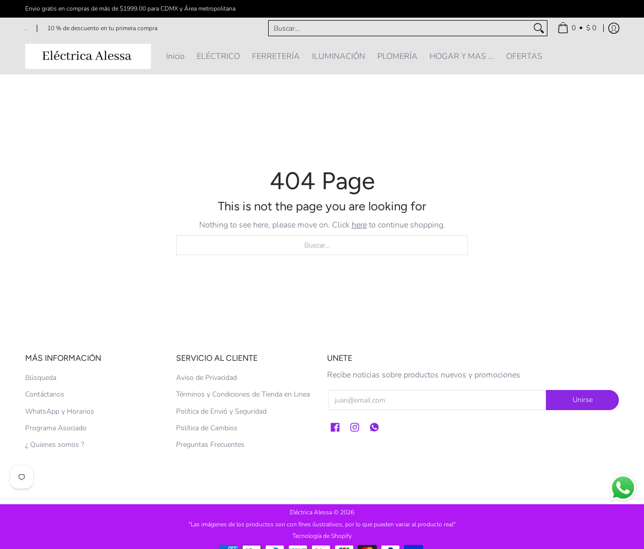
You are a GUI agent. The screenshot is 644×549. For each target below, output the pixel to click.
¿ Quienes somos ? (54, 444)
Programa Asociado (56, 428)
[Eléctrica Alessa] (88, 56)
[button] (335, 427)
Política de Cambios (206, 428)
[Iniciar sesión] (614, 28)
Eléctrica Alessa (312, 512)
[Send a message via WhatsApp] (623, 488)
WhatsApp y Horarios (59, 411)
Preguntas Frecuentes (210, 444)
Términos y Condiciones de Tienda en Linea (243, 394)
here (359, 224)
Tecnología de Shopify (322, 536)
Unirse (583, 400)
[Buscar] (539, 28)
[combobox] (400, 28)
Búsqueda (40, 377)
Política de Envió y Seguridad (221, 411)
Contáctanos (44, 394)
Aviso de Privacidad (206, 377)
